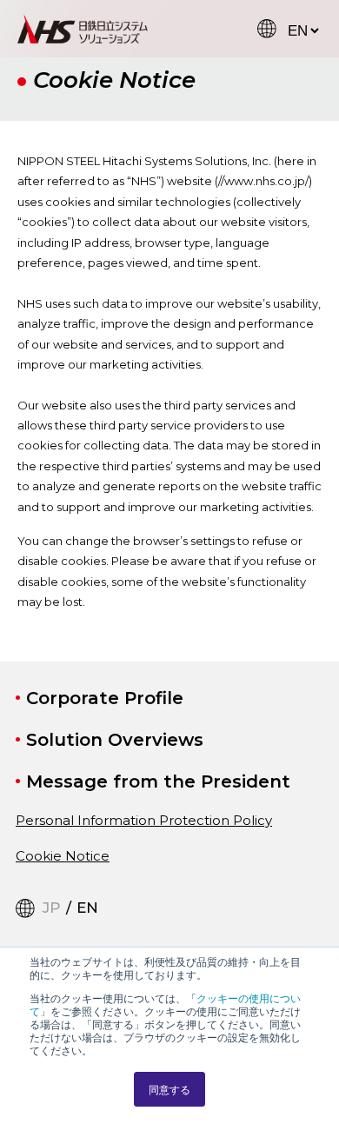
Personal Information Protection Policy (144, 820)
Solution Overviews (114, 739)
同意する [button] (169, 1088)
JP (52, 907)
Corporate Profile (104, 698)
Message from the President (158, 781)
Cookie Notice (63, 856)
